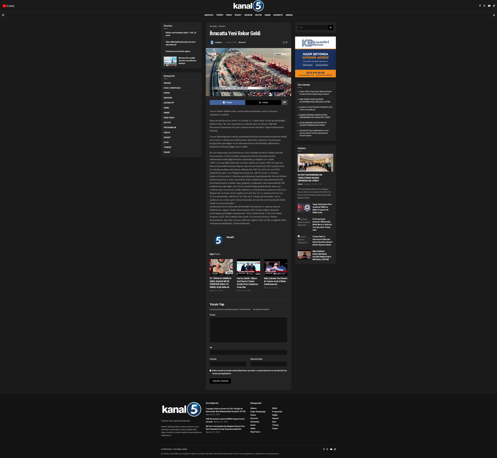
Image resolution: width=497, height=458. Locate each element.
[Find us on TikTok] (494, 5)
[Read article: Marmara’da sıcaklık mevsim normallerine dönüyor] (170, 61)
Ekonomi (248, 15)
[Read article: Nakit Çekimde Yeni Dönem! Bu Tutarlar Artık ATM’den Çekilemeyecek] (275, 267)
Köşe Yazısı (169, 118)
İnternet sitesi (256, 359)
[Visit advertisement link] (315, 57)
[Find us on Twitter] (484, 5)
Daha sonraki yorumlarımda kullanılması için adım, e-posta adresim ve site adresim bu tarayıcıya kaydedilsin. (249, 372)
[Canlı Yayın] (8, 6)
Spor (166, 142)
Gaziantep (278, 15)
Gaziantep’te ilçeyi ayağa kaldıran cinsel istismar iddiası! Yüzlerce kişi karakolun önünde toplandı (313, 133)
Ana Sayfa (213, 26)
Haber (167, 113)
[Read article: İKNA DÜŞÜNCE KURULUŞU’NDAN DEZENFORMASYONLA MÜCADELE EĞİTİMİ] (304, 254)
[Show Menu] (3, 15)
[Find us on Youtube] (489, 5)
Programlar (170, 127)
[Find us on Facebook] (480, 5)
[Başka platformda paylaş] (284, 102)
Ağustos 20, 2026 (311, 184)
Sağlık (167, 133)
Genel (166, 108)
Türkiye (219, 15)
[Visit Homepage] (248, 6)
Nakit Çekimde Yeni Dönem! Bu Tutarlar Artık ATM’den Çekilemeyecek (275, 281)
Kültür (258, 15)
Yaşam (267, 15)
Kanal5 (218, 42)
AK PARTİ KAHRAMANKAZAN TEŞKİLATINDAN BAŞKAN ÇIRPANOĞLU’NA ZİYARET (310, 178)
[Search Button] (494, 15)
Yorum (213, 315)
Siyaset (238, 15)
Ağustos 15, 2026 (216, 291)
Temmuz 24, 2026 (271, 288)
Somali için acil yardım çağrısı (178, 51)
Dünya (229, 15)
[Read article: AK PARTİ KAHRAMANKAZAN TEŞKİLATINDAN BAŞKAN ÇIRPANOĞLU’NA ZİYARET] (315, 163)
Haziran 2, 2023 (231, 42)
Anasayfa (208, 15)
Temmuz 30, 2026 (244, 291)
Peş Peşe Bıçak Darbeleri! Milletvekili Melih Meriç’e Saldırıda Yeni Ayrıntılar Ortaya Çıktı (322, 224)
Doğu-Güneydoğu (172, 88)
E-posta (214, 359)
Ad (212, 347)
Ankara (289, 15)
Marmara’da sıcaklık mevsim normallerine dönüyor (187, 61)
